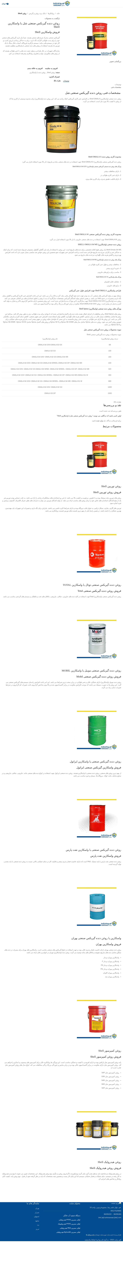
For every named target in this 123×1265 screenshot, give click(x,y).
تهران (37, 1208)
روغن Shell (22, 13)
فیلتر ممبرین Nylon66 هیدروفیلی (68, 1232)
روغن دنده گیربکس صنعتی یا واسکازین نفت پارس (93, 849)
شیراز (37, 1212)
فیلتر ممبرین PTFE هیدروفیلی (69, 1220)
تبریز (37, 1229)
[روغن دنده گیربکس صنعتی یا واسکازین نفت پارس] (97, 818)
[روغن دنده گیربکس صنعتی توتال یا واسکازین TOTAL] (97, 553)
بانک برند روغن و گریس (37, 13)
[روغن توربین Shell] (97, 454)
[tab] (66, 80)
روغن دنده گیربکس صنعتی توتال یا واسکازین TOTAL (92, 584)
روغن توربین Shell (111, 486)
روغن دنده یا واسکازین (38, 72)
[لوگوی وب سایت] (61, 3)
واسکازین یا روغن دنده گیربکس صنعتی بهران (96, 938)
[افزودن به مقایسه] (118, 482)
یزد (38, 1225)
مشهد (37, 1221)
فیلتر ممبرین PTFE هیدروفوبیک (69, 1224)
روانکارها (51, 13)
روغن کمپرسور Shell (109, 1050)
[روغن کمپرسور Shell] (97, 1019)
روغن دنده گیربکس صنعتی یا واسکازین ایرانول (95, 761)
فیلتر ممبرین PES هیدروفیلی (70, 1228)
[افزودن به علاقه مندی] (118, 518)
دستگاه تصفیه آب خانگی (71, 1216)
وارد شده (99, 421)
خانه (58, 13)
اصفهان (36, 1216)
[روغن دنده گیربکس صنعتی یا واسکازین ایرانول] (97, 730)
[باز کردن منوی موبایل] (120, 3)
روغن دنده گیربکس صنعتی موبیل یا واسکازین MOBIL (91, 670)
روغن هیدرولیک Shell (109, 1162)
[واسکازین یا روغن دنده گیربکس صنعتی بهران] (97, 906)
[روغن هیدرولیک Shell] (97, 1130)
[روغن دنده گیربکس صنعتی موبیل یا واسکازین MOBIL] (97, 639)
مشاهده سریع (118, 526)
